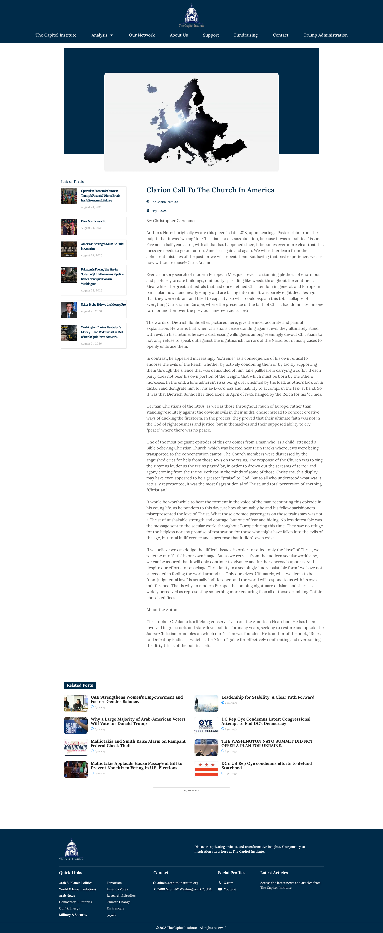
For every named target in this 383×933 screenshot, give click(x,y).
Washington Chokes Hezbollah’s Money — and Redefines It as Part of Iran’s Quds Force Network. (102, 332)
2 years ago (100, 707)
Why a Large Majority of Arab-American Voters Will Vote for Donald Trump (138, 721)
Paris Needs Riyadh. (93, 221)
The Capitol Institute (56, 35)
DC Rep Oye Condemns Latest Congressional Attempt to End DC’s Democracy (266, 721)
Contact (280, 35)
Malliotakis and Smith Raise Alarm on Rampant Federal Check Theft (138, 743)
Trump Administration (326, 35)
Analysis (100, 35)
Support (211, 35)
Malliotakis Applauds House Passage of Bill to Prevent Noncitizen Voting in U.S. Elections (136, 765)
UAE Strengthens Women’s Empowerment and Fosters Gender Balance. (137, 699)
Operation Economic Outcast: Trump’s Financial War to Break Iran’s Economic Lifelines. (100, 195)
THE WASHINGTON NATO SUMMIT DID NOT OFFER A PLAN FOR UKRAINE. (267, 743)
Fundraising (246, 35)
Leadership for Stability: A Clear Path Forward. (268, 697)
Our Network (142, 35)
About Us (179, 35)
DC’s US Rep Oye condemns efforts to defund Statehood (266, 765)
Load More (191, 790)
